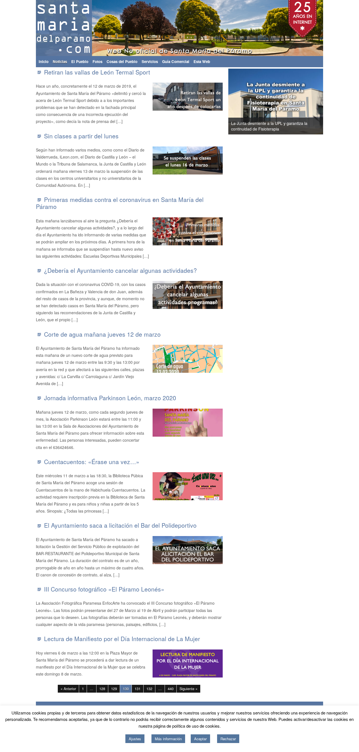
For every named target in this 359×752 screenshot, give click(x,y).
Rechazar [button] (228, 738)
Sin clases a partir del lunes (81, 136)
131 (138, 688)
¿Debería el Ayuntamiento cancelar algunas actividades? (120, 270)
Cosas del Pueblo (122, 61)
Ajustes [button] (135, 738)
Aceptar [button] (200, 738)
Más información (168, 738)
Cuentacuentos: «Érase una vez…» (91, 461)
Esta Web (202, 61)
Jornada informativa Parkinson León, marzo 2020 (110, 398)
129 (114, 688)
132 (149, 688)
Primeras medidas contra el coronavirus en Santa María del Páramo (120, 203)
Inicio (44, 61)
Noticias (60, 61)
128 (102, 688)
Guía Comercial (175, 61)
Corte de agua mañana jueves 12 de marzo (102, 334)
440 (171, 688)
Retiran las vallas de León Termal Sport (97, 72)
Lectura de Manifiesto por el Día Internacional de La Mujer (122, 638)
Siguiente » (188, 688)
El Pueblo (79, 61)
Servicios (150, 61)
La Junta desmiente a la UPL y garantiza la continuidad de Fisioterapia (269, 126)
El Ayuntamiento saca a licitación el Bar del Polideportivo (120, 525)
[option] (275, 101)
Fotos (97, 61)
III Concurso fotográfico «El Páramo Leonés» (104, 589)
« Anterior (68, 688)
